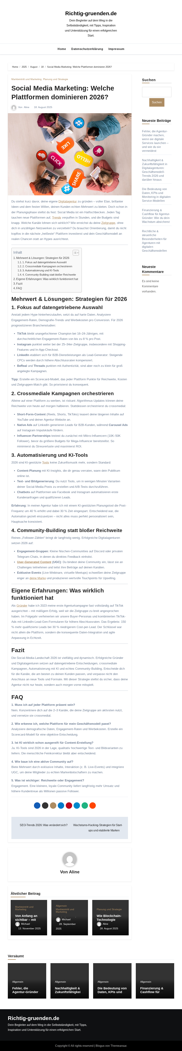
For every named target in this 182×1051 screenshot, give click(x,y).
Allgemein (61, 906)
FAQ (19, 288)
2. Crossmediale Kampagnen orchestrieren (47, 266)
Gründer (22, 605)
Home (62, 48)
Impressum (116, 48)
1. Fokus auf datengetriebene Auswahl (44, 262)
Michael (25, 923)
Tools (45, 462)
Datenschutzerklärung (87, 48)
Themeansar (118, 1045)
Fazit (19, 283)
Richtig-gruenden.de (91, 13)
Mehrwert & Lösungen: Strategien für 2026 (42, 257)
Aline (26, 107)
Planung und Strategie (55, 79)
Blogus (100, 1045)
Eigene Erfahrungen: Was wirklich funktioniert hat (47, 279)
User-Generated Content (34, 562)
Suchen (149, 80)
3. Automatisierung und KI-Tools (40, 270)
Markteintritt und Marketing (26, 79)
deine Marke (38, 578)
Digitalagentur (67, 201)
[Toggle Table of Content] (74, 253)
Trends (56, 217)
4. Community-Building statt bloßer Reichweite (49, 274)
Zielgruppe (108, 223)
